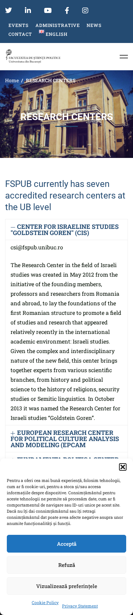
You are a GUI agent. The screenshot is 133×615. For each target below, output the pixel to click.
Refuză (66, 564)
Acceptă (66, 543)
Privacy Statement (80, 606)
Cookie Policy (45, 602)
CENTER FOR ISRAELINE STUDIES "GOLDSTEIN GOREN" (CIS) (65, 229)
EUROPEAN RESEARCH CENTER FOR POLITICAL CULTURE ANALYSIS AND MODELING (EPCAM (65, 438)
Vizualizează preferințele (66, 586)
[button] (122, 467)
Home (12, 80)
